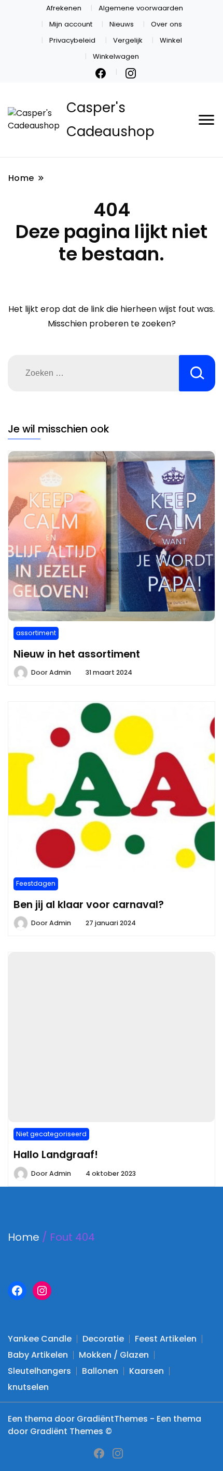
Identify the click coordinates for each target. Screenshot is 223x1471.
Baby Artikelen (38, 1355)
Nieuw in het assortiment (76, 654)
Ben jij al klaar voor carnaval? (88, 904)
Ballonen (100, 1371)
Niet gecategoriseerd (51, 1133)
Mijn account (70, 24)
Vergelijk (128, 40)
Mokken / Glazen (114, 1355)
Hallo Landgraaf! (55, 1154)
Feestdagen (35, 883)
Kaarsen (146, 1371)
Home (23, 1237)
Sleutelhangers (39, 1371)
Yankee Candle (40, 1339)
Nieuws (121, 24)
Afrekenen (63, 8)
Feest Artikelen (166, 1339)
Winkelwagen (116, 56)
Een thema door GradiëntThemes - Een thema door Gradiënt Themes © (104, 1425)
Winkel (171, 40)
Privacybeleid (72, 40)
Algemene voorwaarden (141, 8)
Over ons (166, 24)
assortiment (36, 632)
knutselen (28, 1387)
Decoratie (103, 1339)
